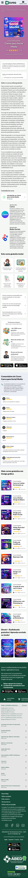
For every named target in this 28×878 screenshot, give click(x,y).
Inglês (6, 839)
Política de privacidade (9, 804)
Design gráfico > (23, 10)
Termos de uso (6, 802)
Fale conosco (6, 799)
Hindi (21, 839)
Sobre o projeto (6, 796)
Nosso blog (5, 793)
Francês (17, 839)
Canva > (3, 11)
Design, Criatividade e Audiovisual (14, 705)
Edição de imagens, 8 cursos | (8, 710)
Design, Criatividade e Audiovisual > (10, 10)
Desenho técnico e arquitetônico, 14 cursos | (12, 713)
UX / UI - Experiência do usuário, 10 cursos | (11, 717)
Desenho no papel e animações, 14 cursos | (11, 715)
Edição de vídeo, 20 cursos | (7, 711)
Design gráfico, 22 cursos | (7, 708)
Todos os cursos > (5, 8)
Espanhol (11, 839)
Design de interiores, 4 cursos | (8, 719)
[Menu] (2, 2)
